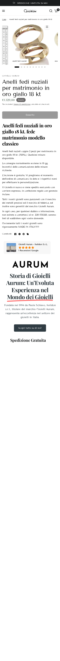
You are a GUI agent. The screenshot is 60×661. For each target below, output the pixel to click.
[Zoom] (47, 27)
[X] (19, 234)
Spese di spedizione (22, 104)
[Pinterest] (23, 234)
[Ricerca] (50, 11)
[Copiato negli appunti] (27, 234)
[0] (55, 11)
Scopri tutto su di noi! (30, 328)
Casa (4, 19)
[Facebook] (15, 234)
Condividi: (7, 234)
